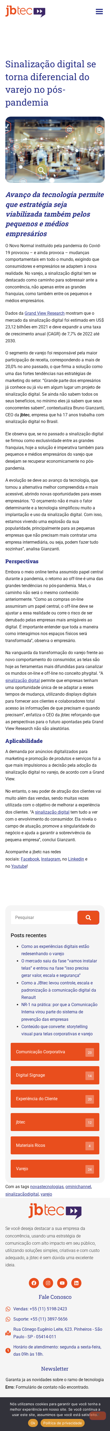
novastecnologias (47, 1186)
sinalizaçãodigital (22, 1194)
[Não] (97, 1415)
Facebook (30, 859)
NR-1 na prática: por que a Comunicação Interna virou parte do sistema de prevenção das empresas (59, 1012)
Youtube (19, 866)
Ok (33, 1423)
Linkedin (76, 859)
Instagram (50, 859)
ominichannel (78, 1186)
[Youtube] (62, 1283)
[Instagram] (48, 1283)
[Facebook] (34, 1283)
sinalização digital (22, 680)
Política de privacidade (62, 1423)
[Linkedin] (76, 1283)
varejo (46, 1194)
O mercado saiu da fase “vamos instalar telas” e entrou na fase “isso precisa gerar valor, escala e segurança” (59, 968)
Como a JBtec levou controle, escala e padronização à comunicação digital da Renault (58, 990)
